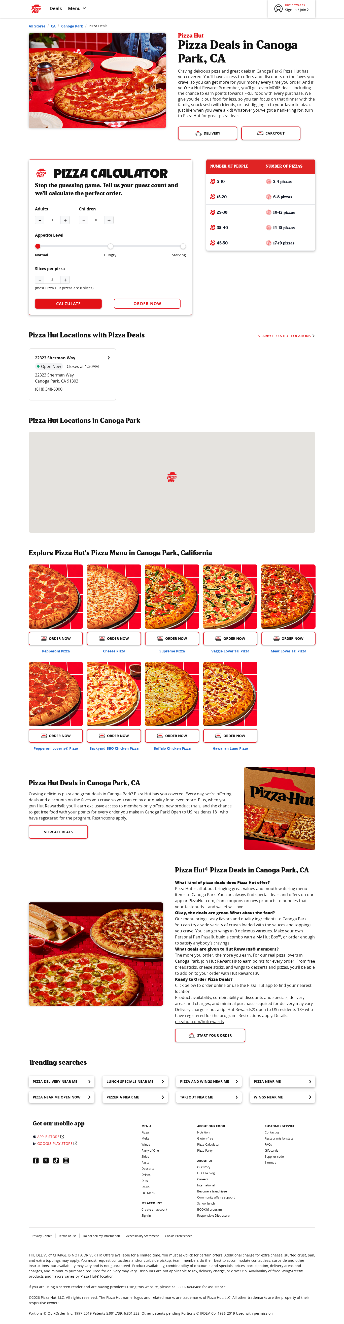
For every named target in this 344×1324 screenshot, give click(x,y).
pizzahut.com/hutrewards (199, 1021)
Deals (56, 8)
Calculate (68, 303)
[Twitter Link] (48, 1160)
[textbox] (130, 806)
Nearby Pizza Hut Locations (284, 335)
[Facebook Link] (38, 1160)
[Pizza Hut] (172, 477)
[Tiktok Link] (58, 1160)
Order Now (147, 303)
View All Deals (58, 832)
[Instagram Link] (68, 1160)
